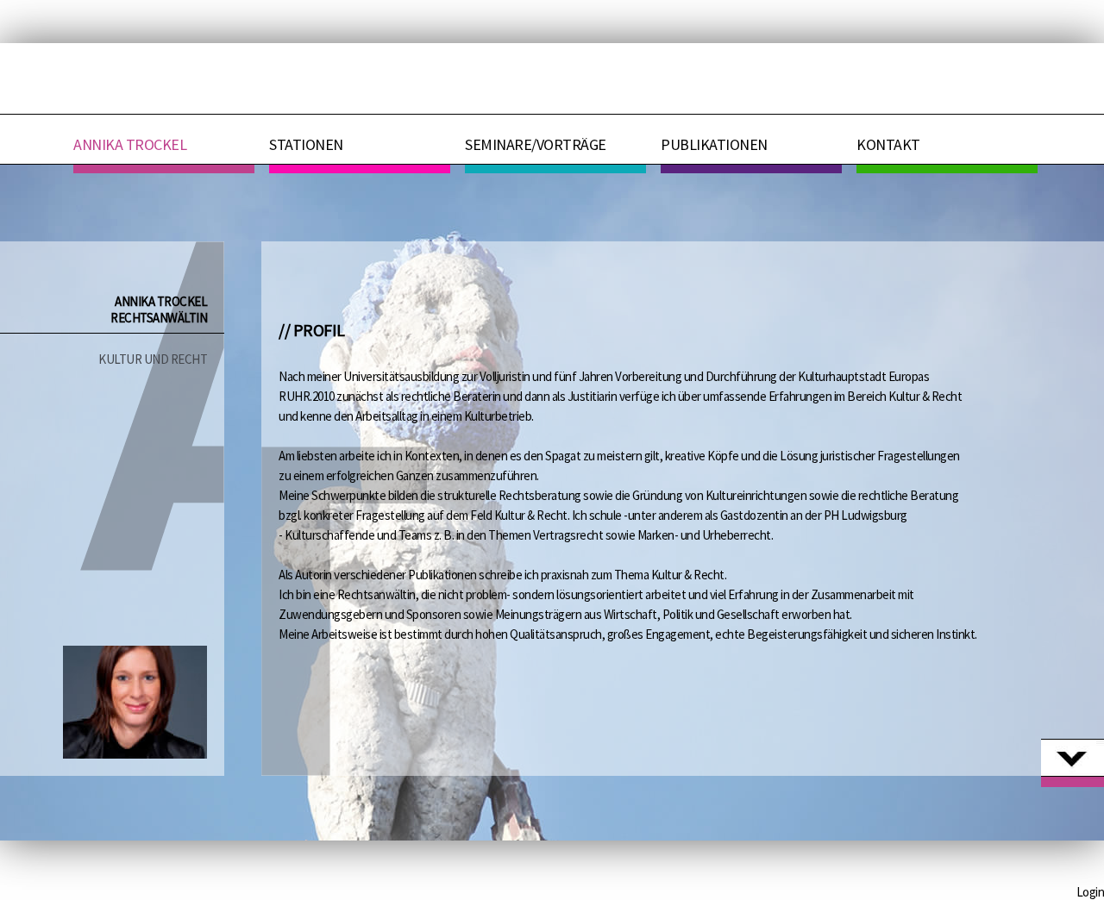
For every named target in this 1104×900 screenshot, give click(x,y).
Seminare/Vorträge (535, 144)
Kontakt (888, 144)
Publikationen (714, 144)
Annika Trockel (129, 144)
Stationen (306, 144)
